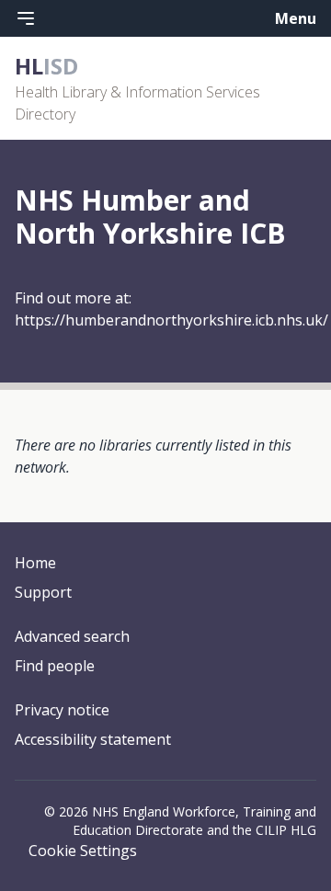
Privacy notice (62, 710)
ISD (46, 66)
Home (35, 563)
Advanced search (72, 636)
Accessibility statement (93, 739)
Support (43, 592)
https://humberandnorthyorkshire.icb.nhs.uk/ (171, 320)
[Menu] (26, 18)
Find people (55, 666)
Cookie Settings (83, 850)
